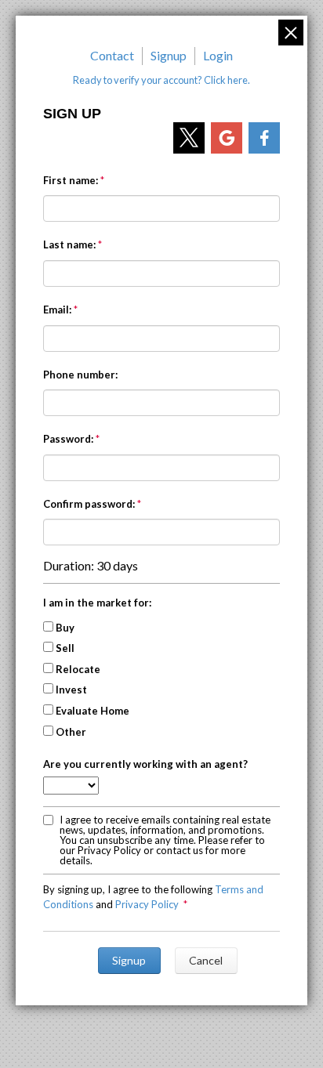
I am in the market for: (97, 602)
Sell (65, 648)
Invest (71, 689)
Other (71, 732)
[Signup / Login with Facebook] (264, 138)
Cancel (206, 960)
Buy (65, 627)
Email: (57, 309)
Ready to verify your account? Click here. (161, 80)
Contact (112, 55)
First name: (70, 180)
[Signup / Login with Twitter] (189, 138)
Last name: (69, 244)
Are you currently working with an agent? (145, 764)
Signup (169, 55)
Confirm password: (89, 504)
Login (218, 55)
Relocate (78, 669)
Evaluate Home (92, 710)
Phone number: (80, 374)
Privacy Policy (147, 904)
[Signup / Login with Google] (226, 138)
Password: (68, 439)
